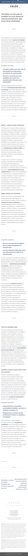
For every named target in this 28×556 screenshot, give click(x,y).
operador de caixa (16, 283)
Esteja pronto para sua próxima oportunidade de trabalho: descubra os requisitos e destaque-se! (14, 408)
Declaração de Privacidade (14, 514)
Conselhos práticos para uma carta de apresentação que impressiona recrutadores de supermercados (14, 71)
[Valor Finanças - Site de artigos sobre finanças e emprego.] (14, 7)
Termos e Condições (14, 510)
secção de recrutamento (16, 397)
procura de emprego (19, 40)
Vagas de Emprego (6, 1)
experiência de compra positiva (13, 148)
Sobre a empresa (14, 515)
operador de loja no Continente (10, 202)
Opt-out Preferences (14, 513)
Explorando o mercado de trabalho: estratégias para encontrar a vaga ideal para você (7, 484)
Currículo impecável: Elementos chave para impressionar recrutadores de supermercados (14, 252)
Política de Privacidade (14, 511)
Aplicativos (13, 1)
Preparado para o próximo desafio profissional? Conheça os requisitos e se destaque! (14, 415)
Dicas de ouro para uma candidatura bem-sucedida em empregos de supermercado (13, 245)
